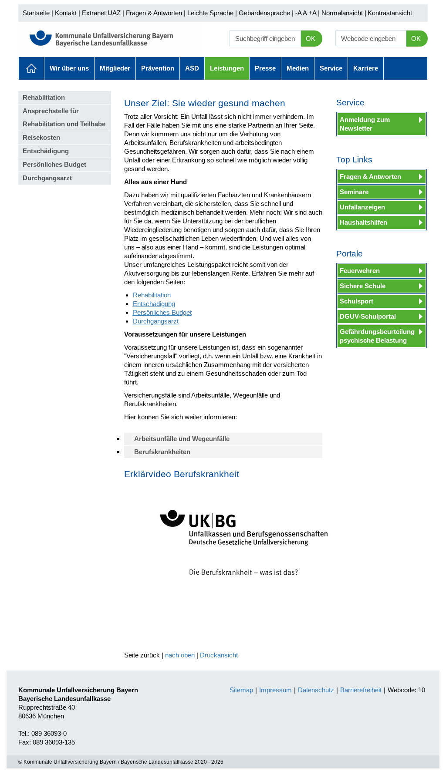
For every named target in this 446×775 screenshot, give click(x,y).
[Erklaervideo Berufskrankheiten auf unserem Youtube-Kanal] (240, 548)
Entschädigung (46, 151)
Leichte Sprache (210, 13)
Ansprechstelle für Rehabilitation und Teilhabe (64, 117)
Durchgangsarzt (47, 178)
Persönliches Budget (54, 164)
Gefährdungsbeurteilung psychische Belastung (377, 336)
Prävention (157, 68)
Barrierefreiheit (361, 690)
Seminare (354, 191)
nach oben (180, 655)
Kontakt (66, 13)
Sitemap (241, 690)
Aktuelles (31, 68)
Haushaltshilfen (363, 222)
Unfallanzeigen (362, 207)
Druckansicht (219, 655)
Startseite (36, 13)
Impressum (275, 690)
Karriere (365, 68)
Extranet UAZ (101, 13)
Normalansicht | (343, 13)
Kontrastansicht (390, 13)
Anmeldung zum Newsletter (365, 124)
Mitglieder (115, 68)
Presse (265, 68)
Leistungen (227, 68)
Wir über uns (69, 68)
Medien (298, 68)
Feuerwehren (360, 270)
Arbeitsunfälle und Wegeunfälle (182, 438)
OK (310, 38)
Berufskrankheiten (162, 451)
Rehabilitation (44, 97)
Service (331, 68)
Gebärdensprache (264, 13)
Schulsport (356, 301)
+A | (313, 13)
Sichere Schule (362, 286)
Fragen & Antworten (154, 13)
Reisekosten (41, 137)
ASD (192, 68)
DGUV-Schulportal (368, 316)
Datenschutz (316, 690)
